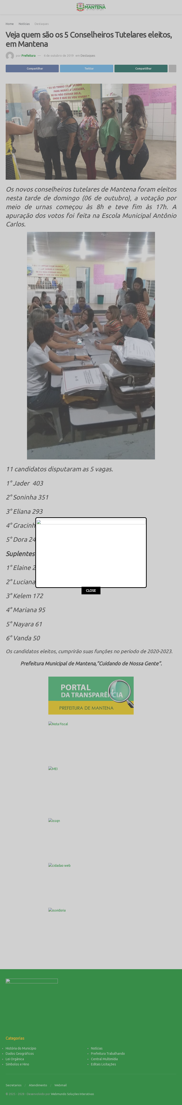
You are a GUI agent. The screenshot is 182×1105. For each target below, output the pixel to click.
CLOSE (91, 590)
